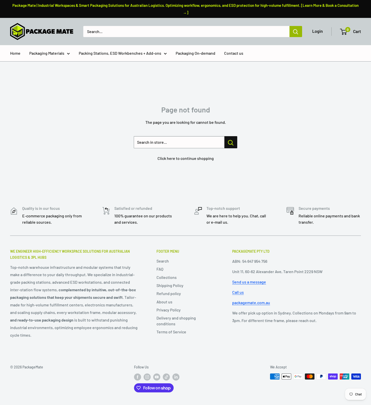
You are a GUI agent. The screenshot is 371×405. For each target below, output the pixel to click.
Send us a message (249, 281)
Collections (166, 277)
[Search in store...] (230, 142)
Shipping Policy (169, 285)
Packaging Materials (46, 53)
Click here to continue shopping (185, 158)
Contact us (233, 53)
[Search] (295, 31)
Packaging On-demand (195, 53)
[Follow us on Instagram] (147, 377)
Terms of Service (171, 331)
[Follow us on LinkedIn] (175, 377)
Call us (238, 292)
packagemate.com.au (251, 302)
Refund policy (168, 293)
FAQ (159, 269)
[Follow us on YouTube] (156, 377)
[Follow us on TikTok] (166, 377)
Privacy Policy (168, 309)
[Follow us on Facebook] (137, 377)
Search (162, 260)
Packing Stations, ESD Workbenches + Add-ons (120, 53)
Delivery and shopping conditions (176, 320)
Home (15, 53)
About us (164, 301)
